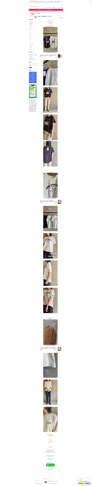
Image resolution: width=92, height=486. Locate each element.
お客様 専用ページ (32, 23)
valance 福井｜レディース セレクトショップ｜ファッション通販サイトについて (33, 55)
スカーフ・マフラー (32, 44)
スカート (31, 35)
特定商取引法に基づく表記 (33, 59)
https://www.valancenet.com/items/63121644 (50, 345)
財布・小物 (31, 47)
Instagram (50, 459)
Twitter (33, 73)
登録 (30, 67)
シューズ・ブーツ (32, 41)
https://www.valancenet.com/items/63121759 (50, 198)
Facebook (33, 76)
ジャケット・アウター (32, 26)
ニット (30, 32)
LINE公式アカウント (32, 75)
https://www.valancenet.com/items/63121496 (50, 52)
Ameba (33, 82)
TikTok (33, 79)
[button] (53, 7)
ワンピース (31, 29)
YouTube (33, 78)
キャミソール (31, 38)
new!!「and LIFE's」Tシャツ (45, 16)
